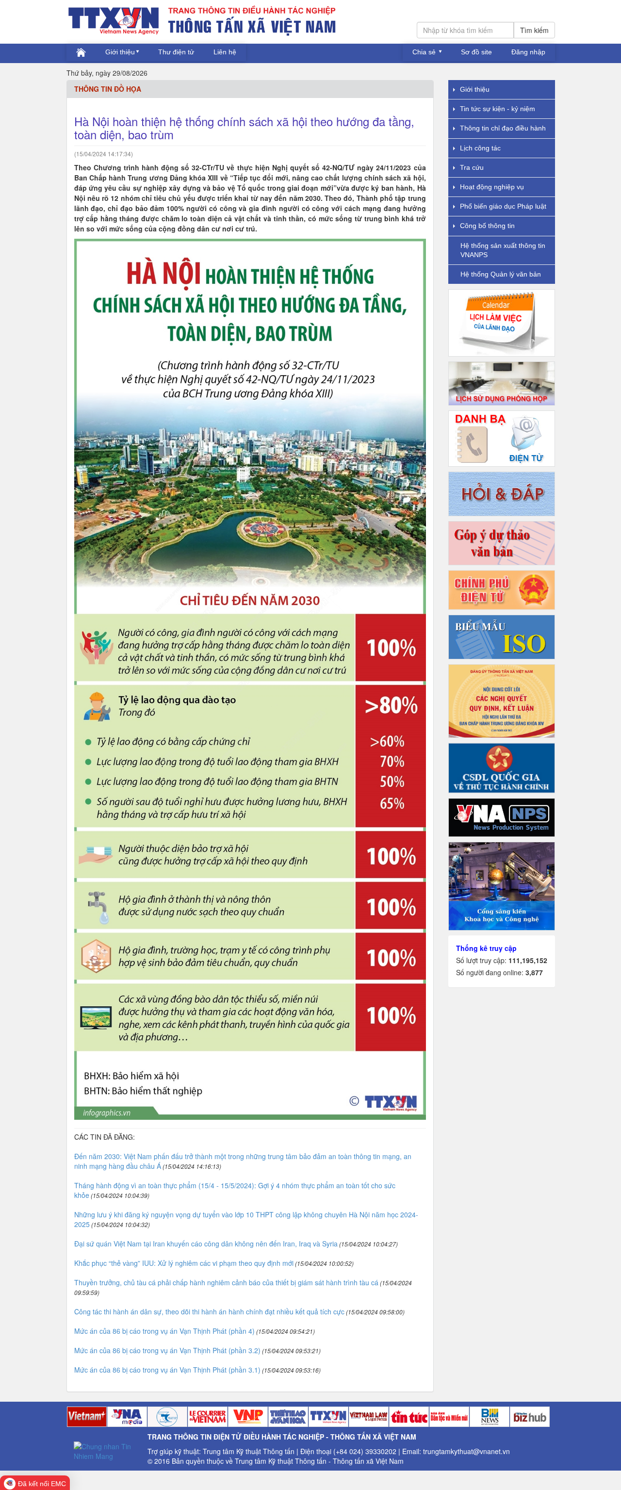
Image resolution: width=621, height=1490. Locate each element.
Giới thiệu (120, 52)
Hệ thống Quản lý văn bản (500, 274)
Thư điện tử (176, 52)
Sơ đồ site (476, 52)
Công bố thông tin (487, 225)
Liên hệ (224, 52)
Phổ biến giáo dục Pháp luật (503, 206)
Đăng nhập (528, 52)
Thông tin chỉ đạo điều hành (503, 128)
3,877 (534, 972)
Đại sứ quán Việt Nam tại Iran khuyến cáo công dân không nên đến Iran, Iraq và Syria (206, 1243)
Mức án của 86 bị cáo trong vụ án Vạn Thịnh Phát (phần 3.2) (167, 1350)
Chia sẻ (425, 52)
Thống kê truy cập (486, 948)
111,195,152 (527, 960)
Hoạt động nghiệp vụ (492, 187)
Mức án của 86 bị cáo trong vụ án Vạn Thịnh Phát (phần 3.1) (167, 1370)
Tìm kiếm (534, 30)
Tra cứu (472, 167)
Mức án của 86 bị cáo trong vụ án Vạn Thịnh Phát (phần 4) (164, 1331)
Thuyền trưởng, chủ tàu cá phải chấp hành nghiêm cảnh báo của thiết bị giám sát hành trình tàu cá (226, 1282)
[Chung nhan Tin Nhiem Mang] (107, 1450)
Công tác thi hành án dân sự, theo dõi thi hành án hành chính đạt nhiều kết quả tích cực (209, 1311)
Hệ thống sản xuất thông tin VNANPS (502, 250)
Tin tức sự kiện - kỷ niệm (497, 109)
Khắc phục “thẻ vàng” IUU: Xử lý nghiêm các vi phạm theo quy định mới (184, 1263)
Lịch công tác (480, 148)
